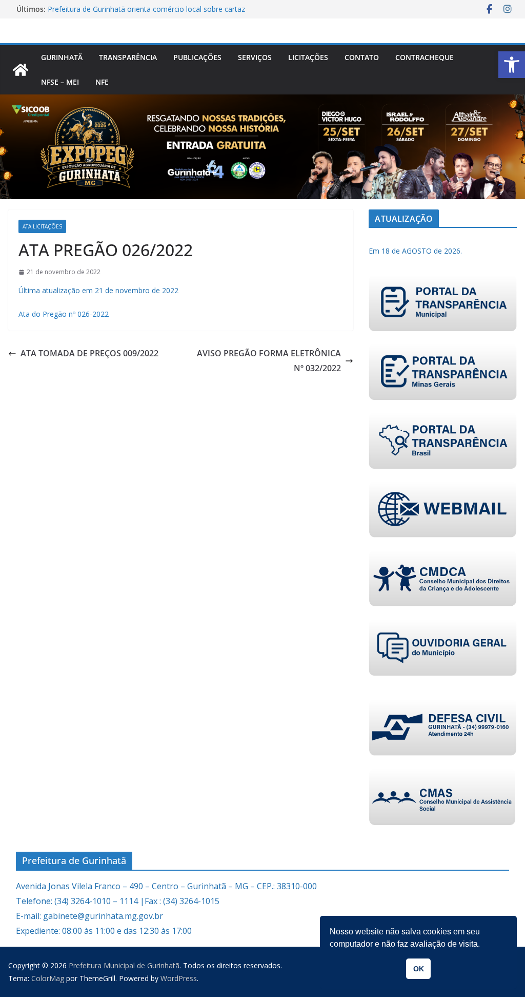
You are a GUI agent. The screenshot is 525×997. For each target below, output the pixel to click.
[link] (511, 64)
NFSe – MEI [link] (60, 82)
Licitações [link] (308, 57)
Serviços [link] (255, 57)
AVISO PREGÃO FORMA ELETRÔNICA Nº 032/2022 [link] (269, 361)
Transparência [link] (128, 57)
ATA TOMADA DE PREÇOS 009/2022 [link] (89, 353)
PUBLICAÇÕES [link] (197, 57)
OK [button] (418, 969)
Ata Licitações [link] (42, 226)
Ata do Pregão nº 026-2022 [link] (63, 314)
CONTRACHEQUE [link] (424, 57)
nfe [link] (102, 82)
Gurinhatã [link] (62, 57)
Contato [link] (362, 57)
